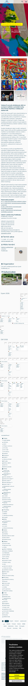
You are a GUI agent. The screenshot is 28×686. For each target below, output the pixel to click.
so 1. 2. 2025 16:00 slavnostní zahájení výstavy (13, 201)
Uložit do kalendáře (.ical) (7, 241)
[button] (21, 252)
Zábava (5, 27)
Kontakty (3, 674)
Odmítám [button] (17, 678)
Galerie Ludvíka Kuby (20, 30)
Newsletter (6, 636)
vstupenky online (6, 233)
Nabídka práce (4, 673)
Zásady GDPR (4, 679)
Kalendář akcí (5, 435)
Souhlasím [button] (16, 675)
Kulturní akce (14, 27)
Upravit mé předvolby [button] (17, 680)
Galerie (23, 27)
